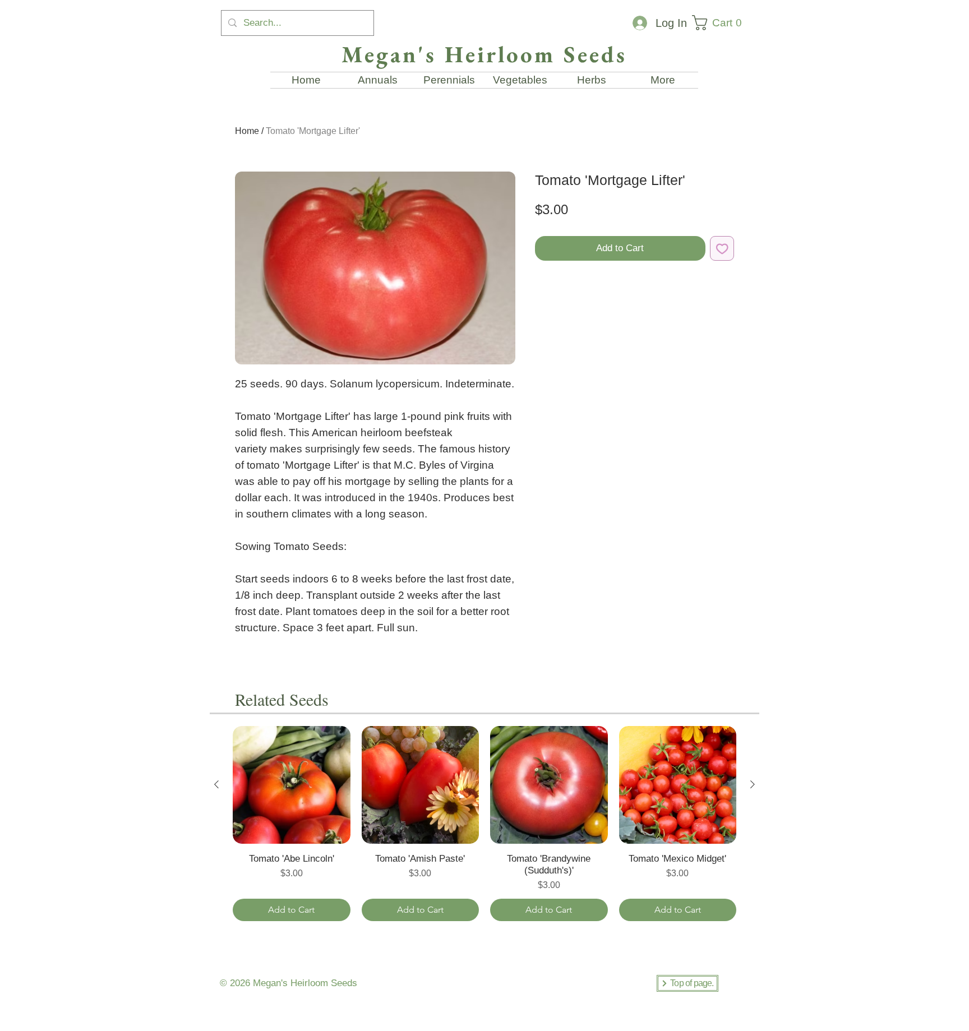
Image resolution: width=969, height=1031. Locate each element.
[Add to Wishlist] (722, 248)
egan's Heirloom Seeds (309, 983)
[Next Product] (752, 784)
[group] (484, 823)
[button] (721, 22)
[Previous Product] (216, 784)
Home (247, 131)
